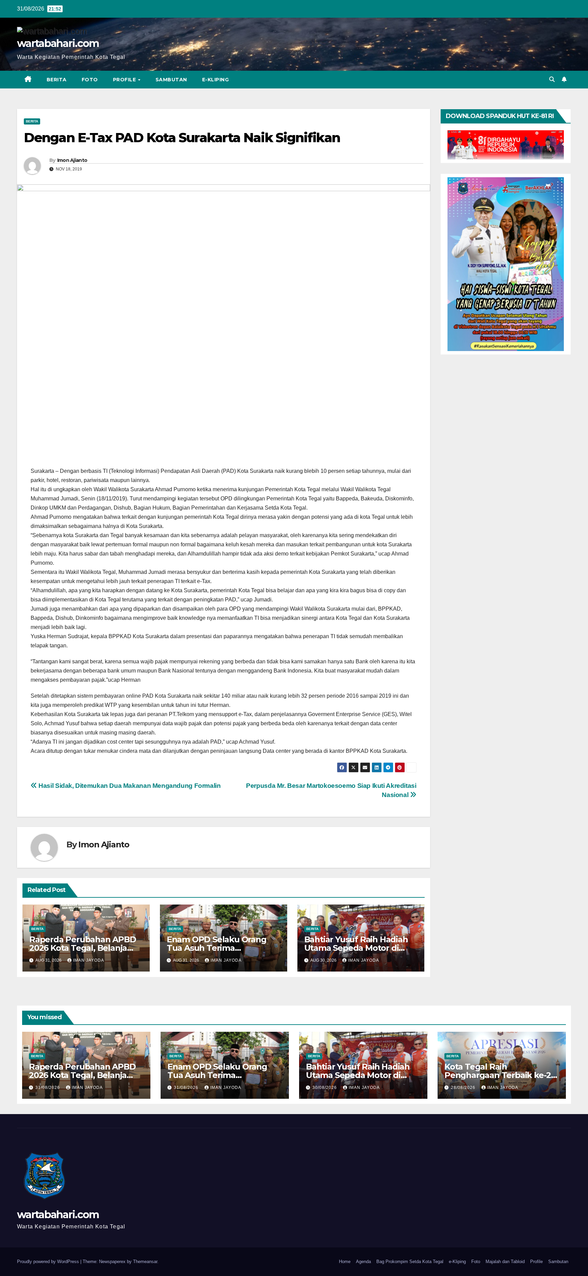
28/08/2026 (464, 1087)
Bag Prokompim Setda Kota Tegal (409, 1261)
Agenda (363, 1261)
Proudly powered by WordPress (48, 1261)
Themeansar (145, 1261)
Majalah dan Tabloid (505, 1261)
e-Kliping (457, 1261)
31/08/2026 (48, 1087)
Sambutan (171, 80)
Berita (57, 80)
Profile (125, 80)
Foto (90, 80)
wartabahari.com (58, 43)
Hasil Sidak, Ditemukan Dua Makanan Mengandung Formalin (129, 785)
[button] (552, 79)
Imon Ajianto (72, 160)
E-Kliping (215, 80)
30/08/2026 (325, 1087)
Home (344, 1261)
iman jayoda (88, 960)
